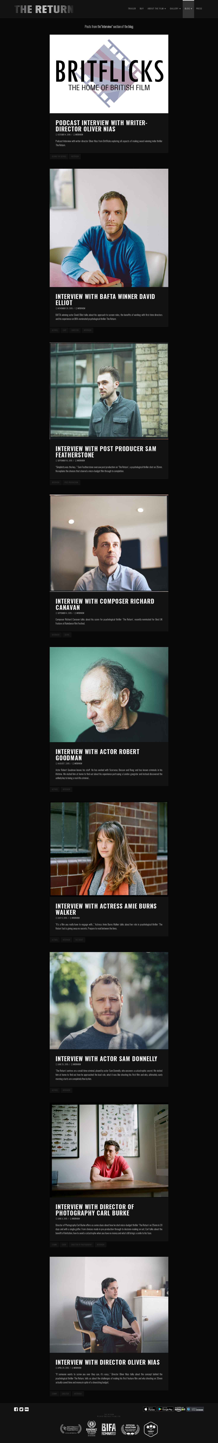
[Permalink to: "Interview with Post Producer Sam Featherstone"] (109, 390)
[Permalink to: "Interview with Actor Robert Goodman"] (109, 694)
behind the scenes (59, 156)
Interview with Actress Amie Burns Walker (106, 909)
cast (64, 330)
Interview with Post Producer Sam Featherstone (106, 451)
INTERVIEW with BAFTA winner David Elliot (105, 299)
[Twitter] (22, 1409)
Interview (79, 134)
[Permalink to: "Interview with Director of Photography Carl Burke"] (109, 1149)
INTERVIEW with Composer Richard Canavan (105, 604)
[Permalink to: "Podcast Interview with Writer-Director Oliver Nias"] (109, 74)
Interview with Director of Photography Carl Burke (95, 1209)
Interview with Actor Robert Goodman (98, 754)
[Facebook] (16, 1409)
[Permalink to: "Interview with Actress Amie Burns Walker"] (109, 849)
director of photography (81, 1244)
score (67, 634)
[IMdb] (27, 1409)
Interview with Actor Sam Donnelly (106, 1058)
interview (75, 156)
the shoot (79, 939)
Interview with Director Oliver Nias (108, 1362)
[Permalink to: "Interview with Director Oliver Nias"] (109, 1305)
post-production (71, 482)
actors (55, 330)
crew (64, 1244)
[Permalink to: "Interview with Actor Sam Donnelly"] (109, 1000)
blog (130, 26)
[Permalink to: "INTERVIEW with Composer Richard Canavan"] (109, 543)
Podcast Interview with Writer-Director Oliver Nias (102, 125)
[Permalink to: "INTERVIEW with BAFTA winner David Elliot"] (109, 228)
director (75, 330)
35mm (54, 1244)
